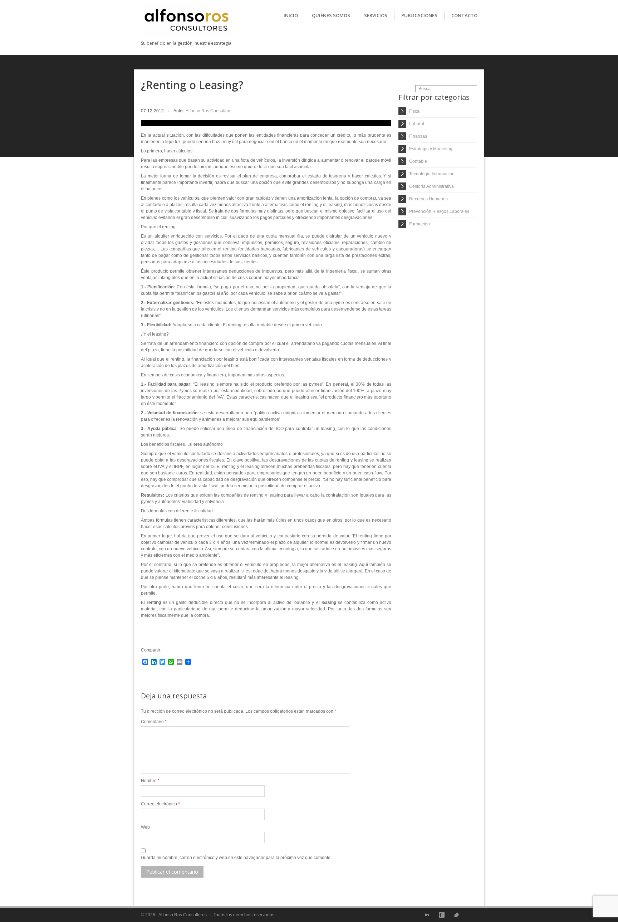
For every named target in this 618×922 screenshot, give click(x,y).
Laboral (416, 123)
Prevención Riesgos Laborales (439, 211)
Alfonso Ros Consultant (208, 110)
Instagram (471, 915)
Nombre (150, 780)
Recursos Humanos (428, 198)
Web (145, 827)
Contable (418, 161)
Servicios (375, 15)
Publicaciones (419, 15)
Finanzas (418, 136)
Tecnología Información (432, 173)
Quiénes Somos (331, 15)
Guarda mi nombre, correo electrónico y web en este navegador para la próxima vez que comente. (236, 857)
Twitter (456, 915)
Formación (419, 223)
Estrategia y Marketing (430, 148)
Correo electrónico (160, 803)
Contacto (464, 15)
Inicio (291, 15)
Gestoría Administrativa (431, 186)
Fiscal (415, 111)
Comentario (154, 721)
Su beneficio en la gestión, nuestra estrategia (186, 43)
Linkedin (427, 915)
